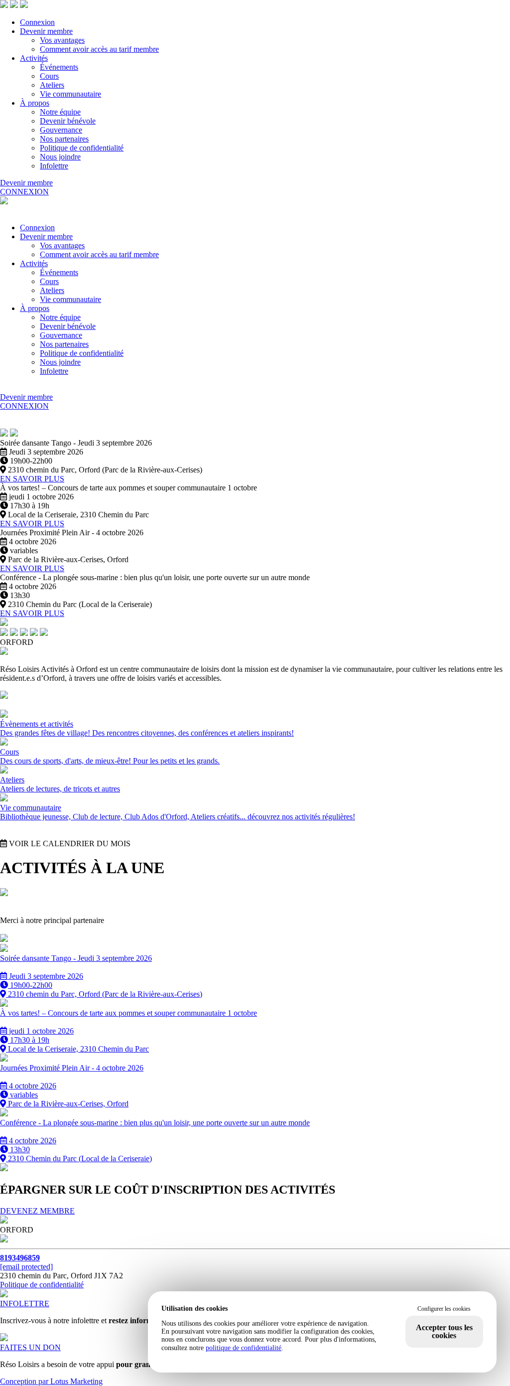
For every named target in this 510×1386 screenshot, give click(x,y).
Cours (49, 76)
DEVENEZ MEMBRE (37, 1211)
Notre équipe (60, 112)
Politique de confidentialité (82, 148)
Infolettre (54, 165)
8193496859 (20, 1257)
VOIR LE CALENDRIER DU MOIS (68, 843)
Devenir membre (46, 31)
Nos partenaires (64, 139)
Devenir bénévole (68, 121)
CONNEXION (24, 191)
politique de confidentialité (243, 1348)
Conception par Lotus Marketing (51, 1381)
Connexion (37, 22)
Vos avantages (62, 40)
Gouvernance (61, 130)
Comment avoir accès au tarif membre (99, 49)
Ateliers (52, 85)
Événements (59, 67)
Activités (34, 58)
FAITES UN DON (30, 1347)
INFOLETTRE (24, 1303)
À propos (34, 103)
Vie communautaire (70, 94)
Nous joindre (60, 157)
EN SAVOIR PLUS (32, 478)
